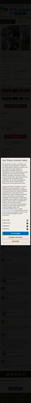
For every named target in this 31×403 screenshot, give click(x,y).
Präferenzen (6, 223)
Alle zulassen (15, 233)
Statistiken (5, 226)
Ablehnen (15, 241)
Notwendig (5, 220)
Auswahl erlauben (15, 237)
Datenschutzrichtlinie (8, 210)
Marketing (5, 229)
